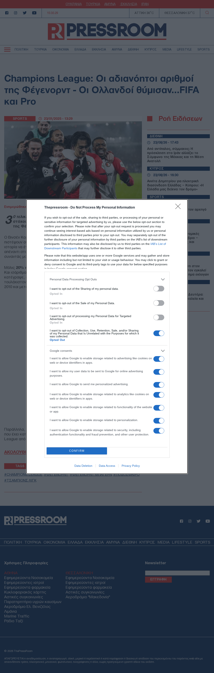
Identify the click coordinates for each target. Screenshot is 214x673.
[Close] (179, 208)
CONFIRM (77, 450)
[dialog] (107, 337)
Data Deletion (83, 465)
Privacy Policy (131, 465)
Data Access (107, 465)
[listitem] (107, 279)
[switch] (158, 288)
